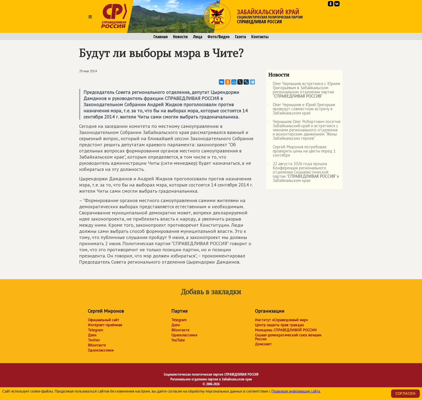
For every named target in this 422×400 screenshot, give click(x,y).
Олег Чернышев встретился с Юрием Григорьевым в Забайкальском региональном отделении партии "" (304, 90)
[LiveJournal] (246, 82)
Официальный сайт (103, 320)
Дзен (92, 335)
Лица (197, 36)
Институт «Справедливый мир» (281, 320)
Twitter (94, 340)
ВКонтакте (97, 345)
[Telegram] (252, 82)
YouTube (178, 340)
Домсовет (263, 344)
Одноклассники (101, 350)
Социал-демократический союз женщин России (288, 337)
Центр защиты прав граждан (279, 325)
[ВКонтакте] (221, 82)
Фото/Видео (218, 36)
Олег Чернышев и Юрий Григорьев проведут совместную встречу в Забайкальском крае (301, 109)
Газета (240, 36)
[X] (240, 82)
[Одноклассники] (227, 82)
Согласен (405, 393)
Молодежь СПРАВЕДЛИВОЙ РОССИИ (286, 330)
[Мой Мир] (233, 82)
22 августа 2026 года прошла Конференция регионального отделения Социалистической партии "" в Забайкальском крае (303, 172)
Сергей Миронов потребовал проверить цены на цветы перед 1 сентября (302, 151)
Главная (160, 36)
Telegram (95, 330)
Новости (180, 36)
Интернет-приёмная (105, 325)
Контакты (260, 36)
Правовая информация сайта (295, 391)
